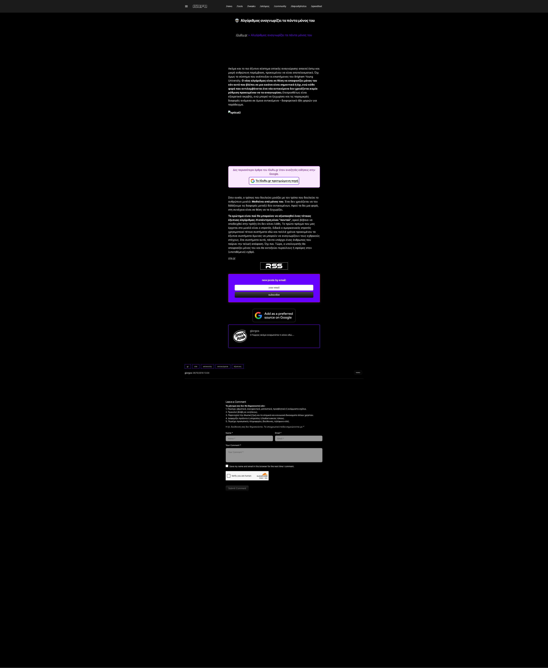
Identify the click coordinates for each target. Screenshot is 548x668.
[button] (186, 6)
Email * (278, 433)
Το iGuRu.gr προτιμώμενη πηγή (277, 180)
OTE (195, 366)
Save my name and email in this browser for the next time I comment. (261, 466)
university (207, 366)
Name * (229, 433)
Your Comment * (233, 445)
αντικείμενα (222, 366)
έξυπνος (237, 366)
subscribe (274, 294)
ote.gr (232, 258)
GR (188, 366)
